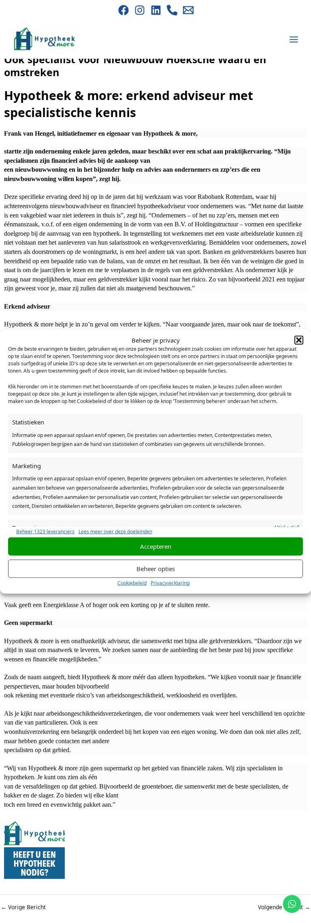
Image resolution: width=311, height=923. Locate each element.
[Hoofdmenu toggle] (294, 39)
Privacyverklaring (170, 582)
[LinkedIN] (156, 10)
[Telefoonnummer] (172, 10)
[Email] (188, 10)
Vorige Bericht (23, 907)
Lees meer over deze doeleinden (115, 531)
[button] (299, 340)
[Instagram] (139, 10)
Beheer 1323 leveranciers (45, 531)
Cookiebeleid (132, 582)
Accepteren (155, 546)
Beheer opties (155, 569)
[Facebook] (123, 10)
